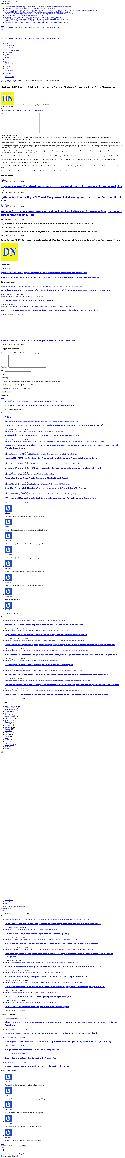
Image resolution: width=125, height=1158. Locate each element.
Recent (7, 416)
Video (6, 746)
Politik (7, 736)
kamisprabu (8, 582)
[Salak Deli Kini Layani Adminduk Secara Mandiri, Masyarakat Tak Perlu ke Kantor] (34, 431)
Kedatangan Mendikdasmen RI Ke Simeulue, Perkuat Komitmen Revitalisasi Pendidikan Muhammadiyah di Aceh (56, 695)
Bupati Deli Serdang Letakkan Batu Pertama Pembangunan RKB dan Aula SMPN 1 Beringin (34, 17)
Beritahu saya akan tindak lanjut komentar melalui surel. (20, 385)
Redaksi (7, 901)
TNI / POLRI (9, 63)
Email (2, 374)
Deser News (18, 105)
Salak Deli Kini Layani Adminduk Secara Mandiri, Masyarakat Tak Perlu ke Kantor (30, 8)
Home (3, 80)
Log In (15, 1156)
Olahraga (7, 66)
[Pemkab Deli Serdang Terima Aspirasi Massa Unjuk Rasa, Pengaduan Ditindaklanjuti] (35, 620)
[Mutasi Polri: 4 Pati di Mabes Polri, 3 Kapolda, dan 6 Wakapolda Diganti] (31, 1002)
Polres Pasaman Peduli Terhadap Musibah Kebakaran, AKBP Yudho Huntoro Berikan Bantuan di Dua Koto (53, 966)
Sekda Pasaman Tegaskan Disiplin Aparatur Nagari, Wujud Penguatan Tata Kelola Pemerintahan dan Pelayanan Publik (60, 644)
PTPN (7, 65)
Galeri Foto (8, 715)
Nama (2, 370)
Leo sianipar (8, 540)
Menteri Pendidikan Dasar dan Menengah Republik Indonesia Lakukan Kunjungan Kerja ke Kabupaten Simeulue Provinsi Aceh (62, 684)
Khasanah (8, 56)
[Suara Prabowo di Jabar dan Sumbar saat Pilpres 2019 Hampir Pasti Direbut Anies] (20, 336)
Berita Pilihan (9, 80)
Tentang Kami (9, 900)
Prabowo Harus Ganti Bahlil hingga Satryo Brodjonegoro (27, 300)
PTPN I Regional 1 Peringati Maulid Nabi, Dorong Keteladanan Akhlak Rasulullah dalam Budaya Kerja (37, 19)
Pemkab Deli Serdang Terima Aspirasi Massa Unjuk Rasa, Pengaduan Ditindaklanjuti (44, 624)
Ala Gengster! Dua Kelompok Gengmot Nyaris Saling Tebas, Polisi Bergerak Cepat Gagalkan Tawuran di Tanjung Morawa (61, 654)
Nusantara (8, 727)
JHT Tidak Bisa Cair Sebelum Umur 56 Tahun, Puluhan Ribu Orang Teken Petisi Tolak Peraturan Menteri (52, 943)
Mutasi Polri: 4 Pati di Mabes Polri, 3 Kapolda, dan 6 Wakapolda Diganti (37, 1006)
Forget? (21, 1154)
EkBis (6, 59)
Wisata (7, 58)
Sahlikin (7, 513)
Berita (6, 43)
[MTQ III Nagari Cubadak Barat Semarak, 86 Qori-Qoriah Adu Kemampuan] (32, 660)
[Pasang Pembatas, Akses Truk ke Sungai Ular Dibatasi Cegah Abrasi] (29, 474)
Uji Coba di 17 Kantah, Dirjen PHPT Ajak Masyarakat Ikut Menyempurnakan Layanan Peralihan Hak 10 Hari (39, 14)
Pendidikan (8, 52)
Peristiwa (7, 732)
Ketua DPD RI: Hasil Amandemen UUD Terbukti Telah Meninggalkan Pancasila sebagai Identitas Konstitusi (49, 310)
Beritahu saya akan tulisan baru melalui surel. (17, 388)
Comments (8, 418)
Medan (11, 49)
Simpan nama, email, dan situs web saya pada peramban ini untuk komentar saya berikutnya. (31, 381)
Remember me (7, 1156)
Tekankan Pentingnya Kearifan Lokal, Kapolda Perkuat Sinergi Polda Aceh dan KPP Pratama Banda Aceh (53, 923)
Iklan (6, 903)
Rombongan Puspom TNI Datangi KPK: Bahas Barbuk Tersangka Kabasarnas (40, 405)
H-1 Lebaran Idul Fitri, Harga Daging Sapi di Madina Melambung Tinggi (37, 933)
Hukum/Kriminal (10, 717)
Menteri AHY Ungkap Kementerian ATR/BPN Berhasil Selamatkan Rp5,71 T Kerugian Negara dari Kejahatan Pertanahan (55, 290)
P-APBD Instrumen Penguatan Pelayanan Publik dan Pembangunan (26, 21)
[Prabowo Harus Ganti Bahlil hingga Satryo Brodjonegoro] (22, 296)
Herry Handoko (9, 610)
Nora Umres (8, 568)
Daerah (11, 47)
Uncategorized (9, 745)
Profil (6, 68)
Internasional (9, 70)
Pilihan (7, 734)
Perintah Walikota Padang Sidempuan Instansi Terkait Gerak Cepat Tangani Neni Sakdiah (46, 976)
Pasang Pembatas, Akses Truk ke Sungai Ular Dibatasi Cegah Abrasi (26, 15)
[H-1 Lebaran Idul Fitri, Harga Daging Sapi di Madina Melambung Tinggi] (31, 929)
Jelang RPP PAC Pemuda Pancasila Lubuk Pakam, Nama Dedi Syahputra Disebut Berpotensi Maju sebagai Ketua (56, 674)
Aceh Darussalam (14, 50)
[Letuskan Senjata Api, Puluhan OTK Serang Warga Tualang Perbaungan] (31, 992)
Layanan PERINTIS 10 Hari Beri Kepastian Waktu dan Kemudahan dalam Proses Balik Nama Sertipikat (37, 12)
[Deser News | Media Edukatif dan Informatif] (30, 27)
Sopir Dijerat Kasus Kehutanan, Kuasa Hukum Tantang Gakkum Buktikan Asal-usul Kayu (46, 634)
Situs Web (4, 378)
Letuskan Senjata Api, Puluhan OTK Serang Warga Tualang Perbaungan (38, 996)
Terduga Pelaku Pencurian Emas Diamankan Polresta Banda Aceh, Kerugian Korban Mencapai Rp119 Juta (38, 22)
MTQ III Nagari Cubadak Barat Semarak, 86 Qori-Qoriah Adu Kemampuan (39, 664)
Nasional (11, 45)
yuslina (7, 527)
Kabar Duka (8, 720)
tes (1, 412)
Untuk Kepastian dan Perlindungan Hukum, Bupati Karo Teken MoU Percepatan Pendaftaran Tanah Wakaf (38, 7)
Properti (7, 54)
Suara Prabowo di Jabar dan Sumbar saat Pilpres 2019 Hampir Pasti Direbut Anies (38, 340)
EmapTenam (8, 554)
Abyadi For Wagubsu (11, 706)
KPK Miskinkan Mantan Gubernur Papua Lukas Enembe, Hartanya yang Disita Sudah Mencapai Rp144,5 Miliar (55, 986)
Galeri (6, 61)
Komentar (4, 367)
